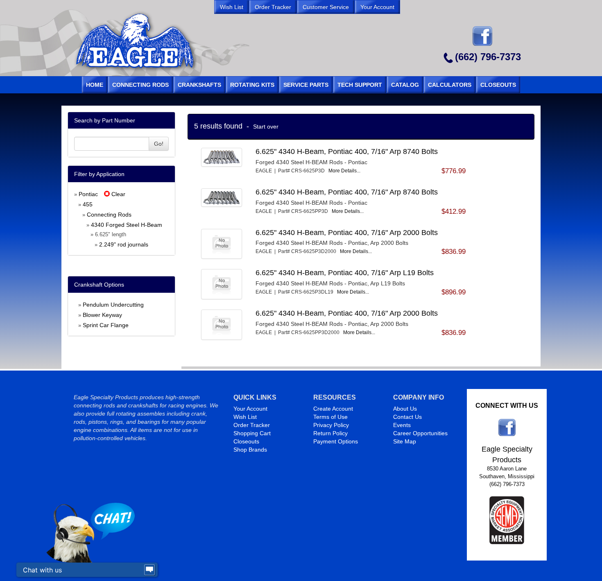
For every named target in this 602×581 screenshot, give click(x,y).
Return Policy (330, 433)
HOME (94, 84)
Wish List (245, 417)
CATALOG (405, 84)
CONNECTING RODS (140, 84)
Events (402, 425)
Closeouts (246, 441)
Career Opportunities (420, 433)
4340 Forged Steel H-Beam (126, 225)
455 (88, 204)
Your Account (250, 408)
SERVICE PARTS (305, 84)
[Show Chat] (149, 570)
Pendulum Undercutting (113, 304)
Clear (117, 194)
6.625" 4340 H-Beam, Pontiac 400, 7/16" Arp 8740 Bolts (347, 151)
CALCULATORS (449, 84)
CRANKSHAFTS (199, 84)
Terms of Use (330, 417)
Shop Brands (250, 449)
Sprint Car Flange (106, 325)
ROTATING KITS (252, 84)
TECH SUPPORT (359, 84)
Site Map (404, 441)
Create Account (333, 408)
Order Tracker (251, 425)
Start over (265, 126)
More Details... (344, 171)
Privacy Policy (331, 425)
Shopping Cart (252, 433)
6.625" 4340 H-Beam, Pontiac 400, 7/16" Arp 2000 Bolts (347, 232)
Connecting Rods (109, 214)
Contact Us (407, 417)
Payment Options (335, 441)
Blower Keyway (102, 315)
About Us (405, 408)
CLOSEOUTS (498, 84)
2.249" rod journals (123, 244)
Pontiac (88, 194)
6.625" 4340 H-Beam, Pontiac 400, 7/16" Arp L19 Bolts (345, 273)
